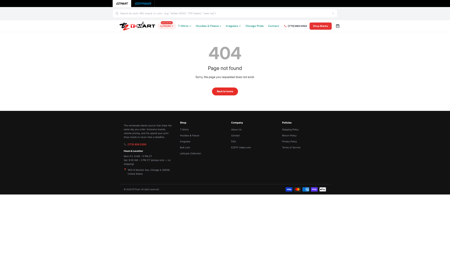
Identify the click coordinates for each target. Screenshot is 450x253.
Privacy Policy (289, 141)
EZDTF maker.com (241, 147)
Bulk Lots (185, 147)
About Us (236, 129)
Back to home (225, 91)
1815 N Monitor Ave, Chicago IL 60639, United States (149, 171)
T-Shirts (183, 26)
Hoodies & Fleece (207, 26)
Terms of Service (291, 147)
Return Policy (289, 135)
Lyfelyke (165, 25)
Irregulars (232, 26)
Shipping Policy (290, 129)
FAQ (233, 141)
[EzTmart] (137, 26)
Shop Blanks (320, 26)
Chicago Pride (254, 26)
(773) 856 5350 (137, 144)
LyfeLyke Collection (190, 153)
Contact (273, 26)
